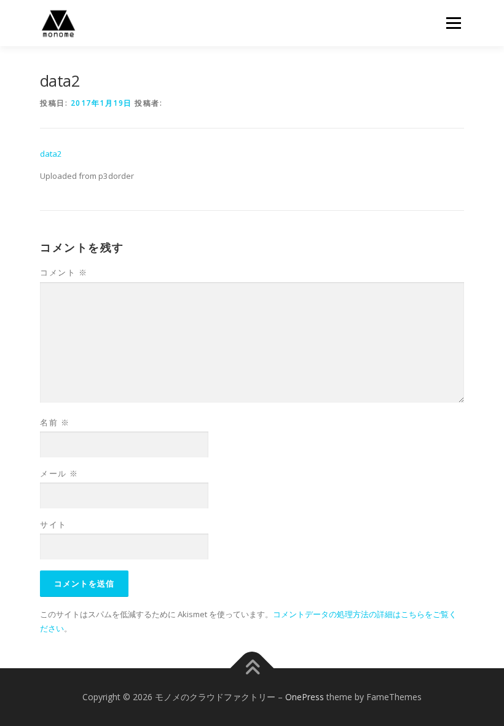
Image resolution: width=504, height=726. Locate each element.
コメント (63, 272)
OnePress (304, 697)
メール (59, 473)
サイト (53, 524)
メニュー (453, 22)
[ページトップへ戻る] (252, 668)
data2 (51, 153)
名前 (54, 422)
